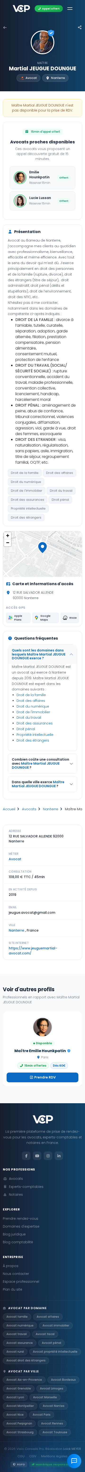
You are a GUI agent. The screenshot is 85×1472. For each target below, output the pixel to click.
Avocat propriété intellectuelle (55, 1352)
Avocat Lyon (15, 1397)
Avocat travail (16, 1334)
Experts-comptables (26, 1186)
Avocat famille (17, 1317)
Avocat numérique (20, 1325)
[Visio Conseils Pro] (21, 9)
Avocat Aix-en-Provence (24, 1380)
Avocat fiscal (45, 1334)
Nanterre (50, 808)
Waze (73, 618)
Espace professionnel (21, 1281)
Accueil (9, 808)
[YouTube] (37, 1155)
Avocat (15, 859)
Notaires (16, 1194)
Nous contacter (16, 1273)
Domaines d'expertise (21, 1226)
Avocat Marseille (45, 1397)
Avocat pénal (51, 1343)
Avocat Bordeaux (63, 1380)
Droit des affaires (59, 473)
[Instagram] (48, 1155)
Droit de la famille (24, 473)
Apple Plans (18, 618)
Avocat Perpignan (19, 1423)
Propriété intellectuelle (28, 508)
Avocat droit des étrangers (26, 1360)
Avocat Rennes (52, 1423)
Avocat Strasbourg (20, 1432)
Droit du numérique (26, 482)
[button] (42, 547)
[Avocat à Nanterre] (5, 27)
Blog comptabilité (18, 1242)
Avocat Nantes (53, 1406)
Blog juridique (14, 1234)
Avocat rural (15, 1352)
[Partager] (79, 27)
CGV (32, 1456)
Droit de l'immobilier (26, 490)
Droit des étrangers (26, 517)
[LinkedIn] (59, 1155)
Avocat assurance (19, 1343)
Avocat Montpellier (20, 1406)
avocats (29, 808)
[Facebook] (26, 1155)
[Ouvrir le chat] (74, 1461)
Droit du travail (61, 490)
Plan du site (12, 1289)
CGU (21, 1456)
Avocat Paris (42, 1415)
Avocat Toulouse (54, 1432)
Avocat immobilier (55, 1325)
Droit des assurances (27, 499)
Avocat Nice (15, 1415)
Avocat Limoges (51, 1388)
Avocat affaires (48, 1317)
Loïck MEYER (72, 1449)
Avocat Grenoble (18, 1388)
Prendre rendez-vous (20, 1218)
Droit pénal (60, 499)
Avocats (16, 1178)
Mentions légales (54, 1456)
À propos (10, 1265)
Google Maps (45, 618)
